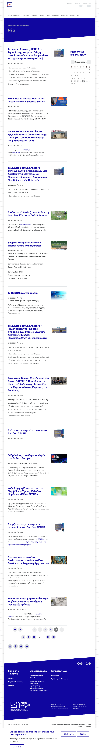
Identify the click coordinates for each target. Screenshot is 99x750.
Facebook (15, 646)
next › (48, 637)
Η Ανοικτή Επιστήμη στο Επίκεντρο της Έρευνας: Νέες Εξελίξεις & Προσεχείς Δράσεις (28, 601)
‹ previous (20, 629)
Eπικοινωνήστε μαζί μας (57, 704)
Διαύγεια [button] (11, 685)
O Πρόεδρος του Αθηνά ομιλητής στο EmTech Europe (27, 457)
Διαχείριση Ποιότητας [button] (15, 682)
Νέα (11, 30)
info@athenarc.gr (81, 704)
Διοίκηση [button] (11, 678)
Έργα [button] (48, 15)
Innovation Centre (20, 4)
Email (10, 646)
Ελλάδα (39, 614)
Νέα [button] (78, 15)
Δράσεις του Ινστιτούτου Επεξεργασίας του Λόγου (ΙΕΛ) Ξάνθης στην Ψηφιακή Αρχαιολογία (28, 560)
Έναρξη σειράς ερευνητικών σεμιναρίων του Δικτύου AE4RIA (26, 526)
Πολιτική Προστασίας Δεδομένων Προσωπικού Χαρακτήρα (68, 724)
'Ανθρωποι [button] (35, 15)
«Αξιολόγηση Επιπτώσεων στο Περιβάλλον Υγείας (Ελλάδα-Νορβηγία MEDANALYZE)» (25, 491)
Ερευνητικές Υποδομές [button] (67, 15)
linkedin (82, 6)
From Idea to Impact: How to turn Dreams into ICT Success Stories (26, 100)
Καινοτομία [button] (55, 15)
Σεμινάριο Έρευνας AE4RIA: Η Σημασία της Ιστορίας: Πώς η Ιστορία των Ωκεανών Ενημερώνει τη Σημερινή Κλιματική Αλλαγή (28, 54)
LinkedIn (27, 646)
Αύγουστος (81, 62)
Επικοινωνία (87, 3)
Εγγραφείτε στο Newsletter (58, 706)
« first (15, 629)
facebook (79, 6)
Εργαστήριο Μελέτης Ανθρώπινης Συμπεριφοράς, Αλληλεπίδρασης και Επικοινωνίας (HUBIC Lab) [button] (38, 685)
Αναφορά (88, 726)
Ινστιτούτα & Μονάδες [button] (14, 15)
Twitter (21, 646)
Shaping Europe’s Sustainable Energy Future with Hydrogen (25, 244)
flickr (87, 6)
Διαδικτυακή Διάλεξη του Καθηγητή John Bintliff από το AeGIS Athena (28, 214)
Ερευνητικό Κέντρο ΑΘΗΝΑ (18, 26)
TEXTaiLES (16, 152)
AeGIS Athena (25, 224)
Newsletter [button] (55, 676)
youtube (90, 6)
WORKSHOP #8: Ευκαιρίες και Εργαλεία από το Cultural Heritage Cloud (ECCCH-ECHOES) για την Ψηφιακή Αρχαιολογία (27, 136)
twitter (85, 6)
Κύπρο (10, 616)
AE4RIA (41, 539)
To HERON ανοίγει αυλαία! (23, 293)
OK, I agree (69, 734)
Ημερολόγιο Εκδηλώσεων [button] (60, 679)
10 (34, 637)
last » (53, 637)
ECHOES (27, 150)
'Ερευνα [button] (42, 15)
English (69, 3)
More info (17, 747)
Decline (83, 734)
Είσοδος (77, 3)
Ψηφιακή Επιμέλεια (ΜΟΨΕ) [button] (36, 677)
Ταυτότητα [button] (26, 15)
